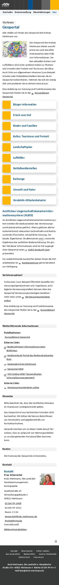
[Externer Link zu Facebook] (7, 580)
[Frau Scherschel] (29, 503)
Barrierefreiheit (13, 554)
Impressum (39, 557)
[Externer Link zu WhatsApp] (44, 580)
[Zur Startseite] (7, 5)
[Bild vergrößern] (14, 49)
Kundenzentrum (30, 263)
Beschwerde (26, 551)
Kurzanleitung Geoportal (17, 337)
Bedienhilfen (29, 554)
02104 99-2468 (12, 503)
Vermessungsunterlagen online (23, 387)
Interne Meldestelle (48, 554)
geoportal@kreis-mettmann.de (20, 516)
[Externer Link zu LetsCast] (51, 580)
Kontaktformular (13, 521)
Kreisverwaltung (23, 12)
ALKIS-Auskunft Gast (39, 250)
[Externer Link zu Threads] (22, 580)
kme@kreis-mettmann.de (32, 571)
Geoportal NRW (15, 369)
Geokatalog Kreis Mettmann (21, 364)
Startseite (8, 12)
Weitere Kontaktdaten (15, 529)
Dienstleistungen (41, 12)
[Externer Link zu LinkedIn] (29, 580)
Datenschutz (24, 557)
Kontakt (14, 551)
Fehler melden (42, 551)
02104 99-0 (46, 568)
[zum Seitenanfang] (56, 541)
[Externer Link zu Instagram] (14, 580)
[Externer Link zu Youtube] (36, 580)
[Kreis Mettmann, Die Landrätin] (29, 568)
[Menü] (54, 5)
